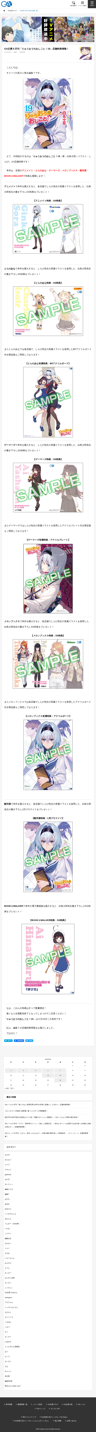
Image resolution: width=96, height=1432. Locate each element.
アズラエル (9, 1302)
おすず (7, 1155)
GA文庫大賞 (68, 1404)
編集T (7, 1194)
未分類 (7, 1376)
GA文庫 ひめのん (11, 1292)
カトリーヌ (9, 1317)
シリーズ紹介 (37, 1404)
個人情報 (58, 1421)
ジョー (7, 1248)
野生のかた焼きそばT (13, 1386)
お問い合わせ (71, 1421)
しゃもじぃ (9, 1288)
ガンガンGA (55, 1409)
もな (6, 1366)
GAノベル (81, 1404)
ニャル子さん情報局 (12, 1347)
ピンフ (7, 1356)
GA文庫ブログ (53, 1404)
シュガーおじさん (11, 1307)
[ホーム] (4, 10)
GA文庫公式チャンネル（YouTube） (54, 1417)
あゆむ (7, 1204)
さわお (7, 1253)
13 (48, 1075)
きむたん (8, 1219)
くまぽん (8, 1322)
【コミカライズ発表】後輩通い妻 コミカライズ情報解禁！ (26, 1111)
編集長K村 (8, 1381)
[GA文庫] (6, 4)
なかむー (8, 1243)
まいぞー (8, 1361)
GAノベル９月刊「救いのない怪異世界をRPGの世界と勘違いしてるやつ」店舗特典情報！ (38, 1105)
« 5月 (7, 1088)
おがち (7, 1199)
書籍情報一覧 (22, 1404)
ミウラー (8, 1233)
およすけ (8, 1263)
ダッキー (8, 1337)
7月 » (12, 1088)
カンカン (8, 1283)
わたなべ (8, 1160)
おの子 (7, 1179)
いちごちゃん (10, 1258)
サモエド (8, 1169)
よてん (7, 1268)
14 (60, 1075)
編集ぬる (8, 1238)
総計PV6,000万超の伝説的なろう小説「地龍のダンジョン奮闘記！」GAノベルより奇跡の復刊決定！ (42, 1117)
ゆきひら (8, 1209)
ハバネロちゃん (10, 1214)
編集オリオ (9, 1189)
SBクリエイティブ (29, 1417)
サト (6, 1332)
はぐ (6, 1351)
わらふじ (8, 1371)
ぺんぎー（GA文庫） (12, 1224)
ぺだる (7, 1229)
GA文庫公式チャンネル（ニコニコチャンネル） (32, 1421)
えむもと (8, 1312)
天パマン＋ (9, 1184)
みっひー (8, 1273)
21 (60, 1080)
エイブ (7, 1165)
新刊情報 (9, 1404)
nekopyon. (9, 1297)
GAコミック (41, 1409)
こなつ (7, 1327)
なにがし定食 (10, 1278)
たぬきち (8, 1342)
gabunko (8, 1174)
